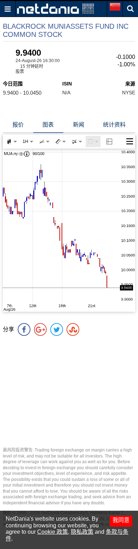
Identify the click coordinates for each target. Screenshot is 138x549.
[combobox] (76, 141)
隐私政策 (82, 532)
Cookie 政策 (52, 532)
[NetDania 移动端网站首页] (55, 8)
